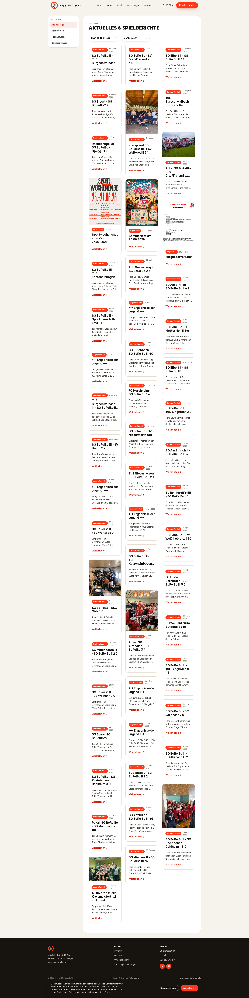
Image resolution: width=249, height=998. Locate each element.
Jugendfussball (59, 36)
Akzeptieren (189, 988)
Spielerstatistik (167, 950)
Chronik (118, 950)
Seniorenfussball (59, 43)
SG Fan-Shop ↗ (167, 959)
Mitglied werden (187, 5)
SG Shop (170, 5)
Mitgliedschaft (121, 959)
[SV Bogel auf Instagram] (168, 966)
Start (99, 5)
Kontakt (148, 5)
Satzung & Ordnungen (125, 964)
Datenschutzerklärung (100, 992)
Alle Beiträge (57, 24)
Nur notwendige (168, 988)
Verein (120, 5)
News (109, 5)
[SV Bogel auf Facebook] (162, 966)
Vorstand (118, 955)
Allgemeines (57, 30)
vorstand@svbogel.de (59, 962)
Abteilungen (133, 5)
